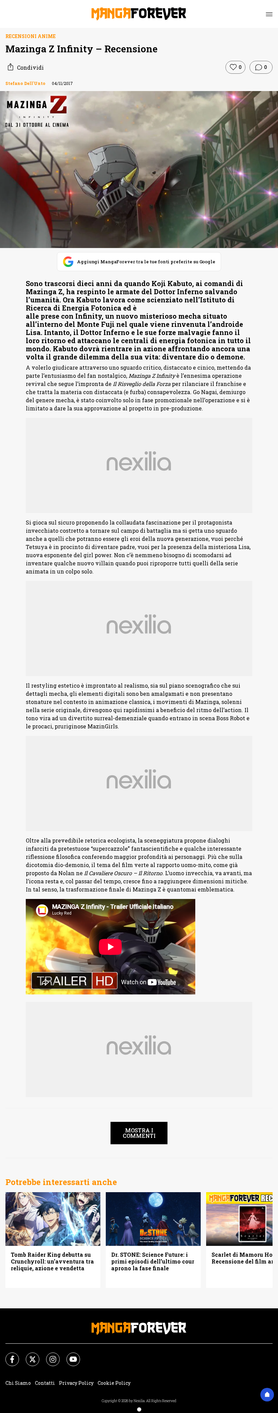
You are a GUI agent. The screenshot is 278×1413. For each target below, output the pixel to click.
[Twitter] (28, 1355)
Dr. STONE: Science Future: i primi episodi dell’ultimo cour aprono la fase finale (152, 1261)
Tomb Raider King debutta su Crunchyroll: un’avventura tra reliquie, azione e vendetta (52, 1261)
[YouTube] (69, 1355)
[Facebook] (8, 1355)
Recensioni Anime (30, 36)
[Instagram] (49, 1355)
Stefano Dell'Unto (25, 83)
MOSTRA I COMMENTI (139, 1133)
